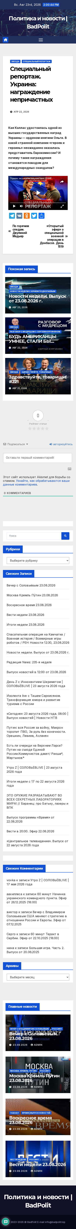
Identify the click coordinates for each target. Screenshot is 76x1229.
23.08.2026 (20, 1044)
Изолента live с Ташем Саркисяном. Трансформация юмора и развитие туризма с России (34, 700)
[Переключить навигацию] (41, 39)
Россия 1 (57, 1029)
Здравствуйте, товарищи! (36, 372)
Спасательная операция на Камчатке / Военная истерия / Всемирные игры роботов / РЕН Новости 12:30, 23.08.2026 (38, 638)
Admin (38, 1044)
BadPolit (32, 1221)
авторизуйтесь (62, 444)
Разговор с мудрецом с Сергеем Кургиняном (35, 332)
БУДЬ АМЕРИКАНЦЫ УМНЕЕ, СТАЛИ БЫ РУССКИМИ (32, 341)
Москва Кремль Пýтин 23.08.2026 (32, 595)
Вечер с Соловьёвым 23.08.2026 (31, 585)
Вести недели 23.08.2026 (25, 615)
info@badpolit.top (55, 1221)
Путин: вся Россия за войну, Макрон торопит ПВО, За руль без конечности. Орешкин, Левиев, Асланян (36, 732)
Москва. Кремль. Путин (23, 1071)
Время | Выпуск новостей (36, 1113)
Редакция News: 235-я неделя (29, 662)
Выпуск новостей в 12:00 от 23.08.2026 (36, 672)
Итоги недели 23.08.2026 (26, 624)
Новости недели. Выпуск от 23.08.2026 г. (37, 299)
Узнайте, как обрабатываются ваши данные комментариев (36, 482)
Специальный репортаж (37, 61)
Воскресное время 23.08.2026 (29, 605)
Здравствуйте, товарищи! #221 (38, 379)
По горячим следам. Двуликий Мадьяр (21, 231)
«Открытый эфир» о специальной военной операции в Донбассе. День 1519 (52, 236)
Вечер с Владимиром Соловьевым (29, 1029)
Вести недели (18, 1159)
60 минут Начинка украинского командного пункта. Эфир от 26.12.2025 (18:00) (37, 898)
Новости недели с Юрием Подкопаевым (32, 291)
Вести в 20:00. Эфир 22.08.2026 (30, 831)
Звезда (15, 61)
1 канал (14, 1113)
